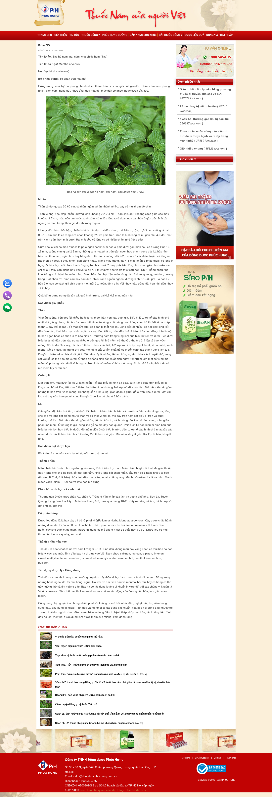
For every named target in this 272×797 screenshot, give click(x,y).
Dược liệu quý (194, 35)
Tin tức (74, 35)
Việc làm (187, 758)
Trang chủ (44, 35)
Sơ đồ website (203, 758)
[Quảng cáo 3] (205, 258)
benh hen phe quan (92, 790)
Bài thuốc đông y (170, 35)
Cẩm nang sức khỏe (143, 35)
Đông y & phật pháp (219, 35)
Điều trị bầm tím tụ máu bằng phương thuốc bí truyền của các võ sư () (205, 94)
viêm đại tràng (114, 790)
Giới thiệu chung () (203, 148)
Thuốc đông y (90, 35)
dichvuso (141, 790)
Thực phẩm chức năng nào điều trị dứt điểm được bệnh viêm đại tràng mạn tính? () (204, 136)
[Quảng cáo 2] (205, 352)
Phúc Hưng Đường (114, 35)
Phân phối (231, 758)
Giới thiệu (60, 35)
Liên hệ (219, 758)
